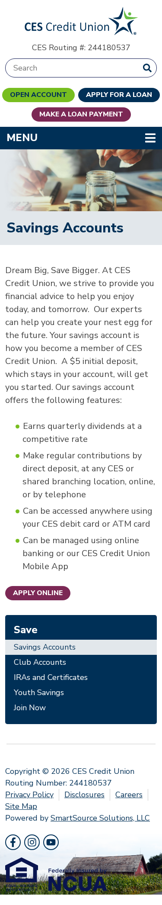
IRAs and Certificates (51, 677)
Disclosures (84, 794)
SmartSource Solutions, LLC (100, 818)
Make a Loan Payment (81, 114)
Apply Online (38, 593)
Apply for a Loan (119, 95)
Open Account (38, 95)
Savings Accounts (45, 647)
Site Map (21, 806)
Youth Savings (39, 692)
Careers (129, 794)
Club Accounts (40, 662)
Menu (77, 137)
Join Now (30, 707)
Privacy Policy (29, 794)
